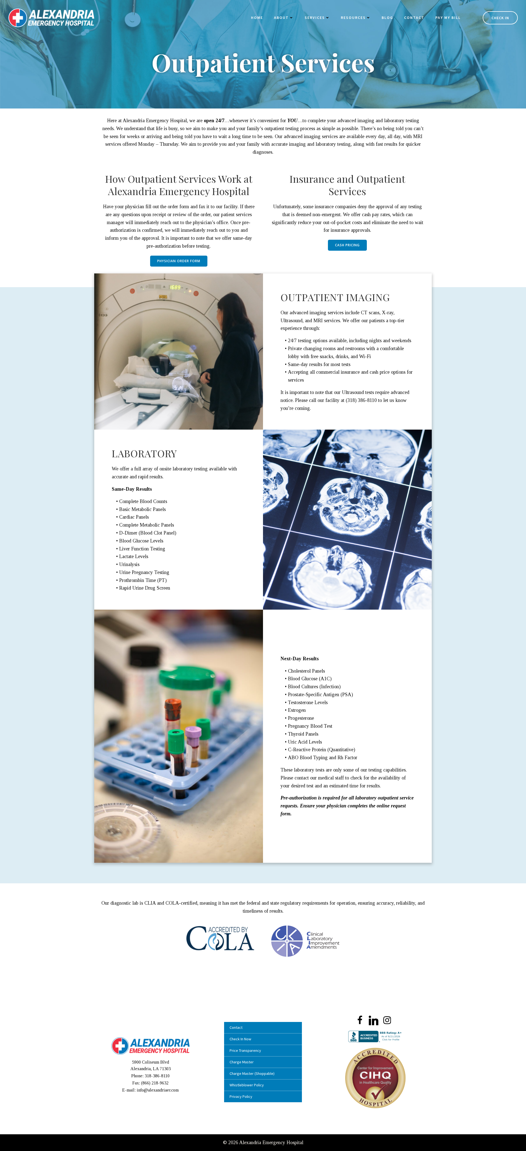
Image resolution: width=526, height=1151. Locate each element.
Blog (387, 17)
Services (315, 17)
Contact (414, 17)
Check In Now (240, 1038)
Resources (353, 17)
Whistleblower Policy (247, 1085)
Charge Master (242, 1061)
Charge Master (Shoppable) (252, 1073)
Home (257, 17)
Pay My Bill (448, 17)
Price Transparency (245, 1050)
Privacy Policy (241, 1096)
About (281, 17)
